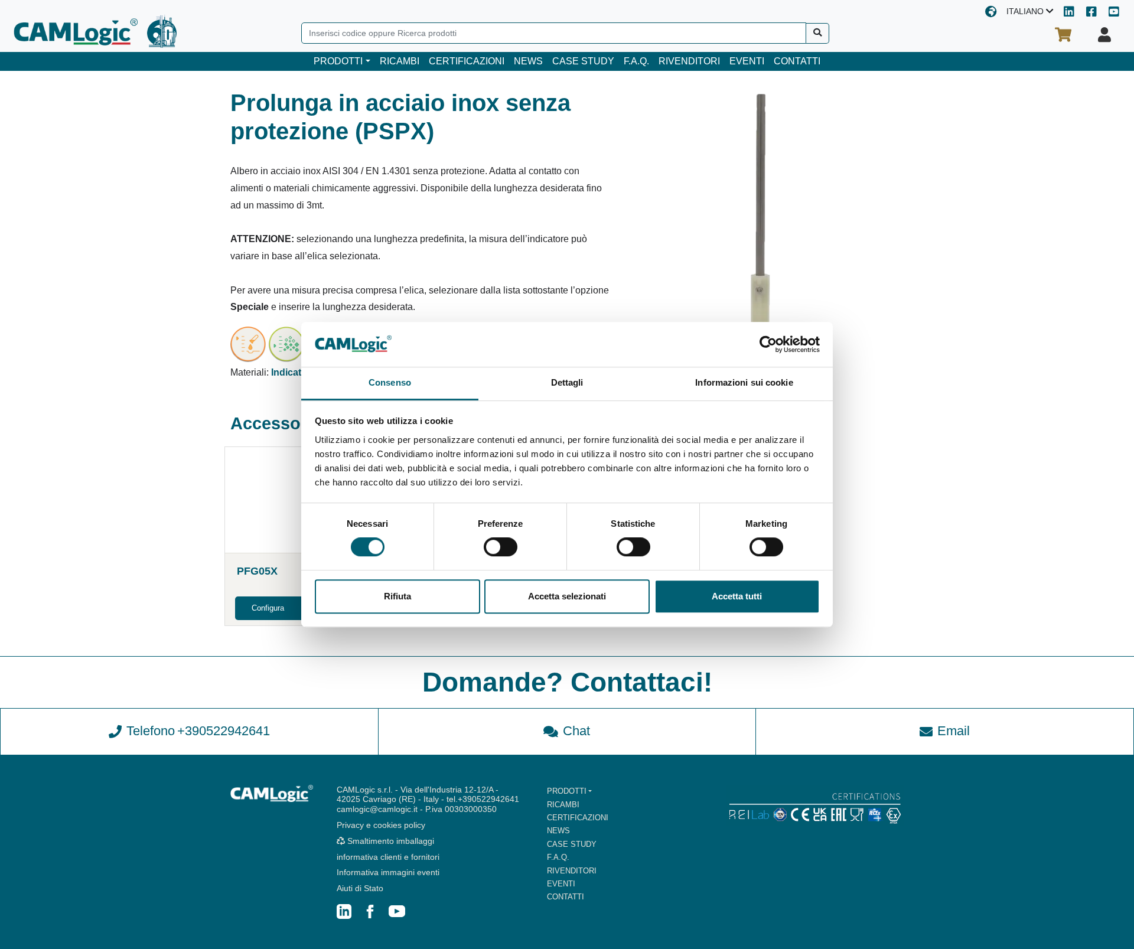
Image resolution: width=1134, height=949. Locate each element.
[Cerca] (817, 33)
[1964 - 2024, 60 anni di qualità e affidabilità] (162, 31)
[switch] (500, 546)
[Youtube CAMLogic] (1114, 13)
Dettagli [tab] (567, 383)
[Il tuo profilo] (1104, 35)
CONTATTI (797, 61)
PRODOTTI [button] (338, 61)
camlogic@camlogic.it (377, 809)
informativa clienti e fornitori (388, 857)
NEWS (528, 61)
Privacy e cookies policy (381, 825)
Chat (576, 730)
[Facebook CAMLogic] (1091, 13)
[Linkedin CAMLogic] (1069, 13)
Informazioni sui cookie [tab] (744, 383)
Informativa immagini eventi (388, 872)
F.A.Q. (636, 61)
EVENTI (746, 61)
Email (953, 730)
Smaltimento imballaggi (389, 841)
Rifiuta (397, 596)
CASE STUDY (583, 61)
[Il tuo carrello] (1063, 35)
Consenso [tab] (390, 383)
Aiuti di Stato (360, 888)
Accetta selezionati (567, 596)
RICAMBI (399, 61)
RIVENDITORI (689, 61)
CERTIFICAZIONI (466, 61)
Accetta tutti (737, 596)
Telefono (198, 730)
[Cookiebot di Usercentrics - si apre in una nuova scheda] (768, 344)
